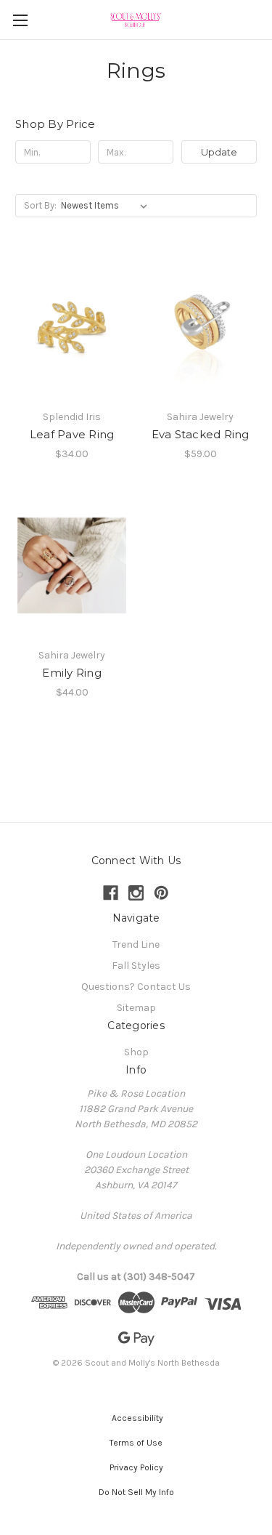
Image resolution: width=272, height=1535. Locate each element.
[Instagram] (136, 893)
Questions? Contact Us (136, 986)
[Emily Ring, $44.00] (71, 566)
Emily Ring (72, 673)
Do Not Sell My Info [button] (136, 1492)
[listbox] (107, 206)
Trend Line (136, 944)
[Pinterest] (161, 893)
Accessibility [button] (136, 1418)
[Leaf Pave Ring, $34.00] (71, 327)
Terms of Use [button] (136, 1443)
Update (219, 152)
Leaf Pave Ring (72, 434)
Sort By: (40, 205)
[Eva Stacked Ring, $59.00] (200, 327)
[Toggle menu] (20, 20)
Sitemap (136, 1008)
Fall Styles (136, 965)
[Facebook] (110, 893)
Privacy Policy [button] (136, 1467)
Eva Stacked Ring (201, 434)
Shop (136, 1052)
